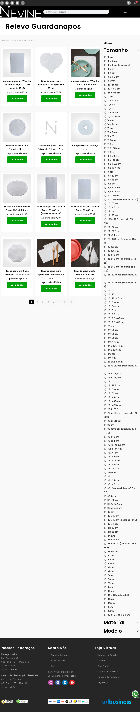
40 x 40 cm (113, 516)
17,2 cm (111, 144)
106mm (111, 80)
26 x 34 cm (113, 306)
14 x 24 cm (112, 124)
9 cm (110, 607)
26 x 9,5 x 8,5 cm (115, 322)
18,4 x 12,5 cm (114, 156)
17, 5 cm (111, 140)
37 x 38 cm (113, 500)
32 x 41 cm (112, 452)
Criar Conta (103, 666)
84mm (111, 603)
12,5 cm (111, 108)
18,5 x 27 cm (113, 167)
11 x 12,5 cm (113, 84)
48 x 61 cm (112, 551)
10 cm (110, 57)
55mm (111, 559)
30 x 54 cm (113, 440)
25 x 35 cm (113, 250)
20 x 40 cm (113, 207)
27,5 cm (111, 357)
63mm (110, 567)
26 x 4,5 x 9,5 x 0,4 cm (118, 614)
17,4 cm (111, 152)
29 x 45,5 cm (114, 405)
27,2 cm (111, 353)
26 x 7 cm (112, 310)
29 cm (110, 381)
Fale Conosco (58, 660)
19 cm (110, 171)
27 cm (110, 326)
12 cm (110, 96)
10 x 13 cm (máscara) (118, 65)
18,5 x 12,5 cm (114, 163)
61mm (110, 563)
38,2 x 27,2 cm (114, 504)
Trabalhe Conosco (60, 655)
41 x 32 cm (112, 527)
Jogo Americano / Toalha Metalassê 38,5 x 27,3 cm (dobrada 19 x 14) (17, 85)
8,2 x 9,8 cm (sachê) (118, 595)
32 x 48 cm (113, 464)
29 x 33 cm (113, 393)
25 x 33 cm (113, 246)
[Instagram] (2, 3)
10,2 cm (111, 69)
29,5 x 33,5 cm (114, 409)
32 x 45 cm (113, 456)
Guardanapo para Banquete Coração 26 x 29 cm (51, 85)
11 (59, 302)
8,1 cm (110, 591)
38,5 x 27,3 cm (114, 508)
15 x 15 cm (112, 132)
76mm (110, 583)
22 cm (110, 211)
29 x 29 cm (113, 389)
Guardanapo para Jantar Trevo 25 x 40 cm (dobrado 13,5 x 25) (51, 210)
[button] (125, 12)
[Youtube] (17, 3)
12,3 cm (111, 104)
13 (71, 302)
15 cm (110, 128)
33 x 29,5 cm (113, 468)
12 (65, 302)
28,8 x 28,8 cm (114, 373)
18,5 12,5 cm (113, 159)
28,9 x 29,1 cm (114, 377)
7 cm (110, 575)
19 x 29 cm (112, 175)
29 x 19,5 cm (113, 385)
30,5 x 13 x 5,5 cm (116, 444)
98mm (111, 611)
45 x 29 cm (113, 539)
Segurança (103, 682)
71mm (110, 579)
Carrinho (101, 660)
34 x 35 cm (113, 480)
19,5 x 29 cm (113, 187)
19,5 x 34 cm (113, 191)
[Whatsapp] (23, 3)
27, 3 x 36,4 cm (115, 345)
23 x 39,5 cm (113, 231)
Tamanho (116, 50)
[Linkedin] (12, 3)
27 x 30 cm (113, 330)
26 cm (110, 290)
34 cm (110, 476)
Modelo (113, 631)
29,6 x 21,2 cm (114, 421)
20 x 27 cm (113, 203)
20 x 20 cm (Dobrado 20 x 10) (122, 199)
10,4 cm (111, 73)
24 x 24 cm (113, 235)
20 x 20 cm (113, 195)
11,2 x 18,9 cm (113, 88)
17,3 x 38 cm (113, 148)
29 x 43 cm (113, 397)
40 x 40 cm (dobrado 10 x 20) (123, 520)
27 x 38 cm (113, 337)
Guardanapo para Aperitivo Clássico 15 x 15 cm (51, 275)
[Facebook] (7, 3)
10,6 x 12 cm (113, 76)
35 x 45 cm (113, 484)
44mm (111, 535)
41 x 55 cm (112, 531)
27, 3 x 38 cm (114, 349)
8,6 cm (111, 599)
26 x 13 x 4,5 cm (115, 298)
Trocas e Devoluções (108, 676)
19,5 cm (111, 183)
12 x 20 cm (112, 100)
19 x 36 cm (112, 179)
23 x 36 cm (113, 227)
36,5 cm (111, 496)
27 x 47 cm (113, 341)
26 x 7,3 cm (113, 314)
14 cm (110, 120)
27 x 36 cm (113, 334)
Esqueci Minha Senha (108, 671)
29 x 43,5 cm (114, 401)
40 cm (110, 512)
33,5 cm (111, 472)
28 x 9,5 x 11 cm (115, 361)
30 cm (110, 425)
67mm (110, 571)
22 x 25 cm (113, 215)
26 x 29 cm (113, 302)
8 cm (110, 587)
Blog (53, 666)
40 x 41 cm (113, 523)
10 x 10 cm (112, 61)
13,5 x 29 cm (113, 116)
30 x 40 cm (113, 436)
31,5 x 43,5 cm (114, 448)
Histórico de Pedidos (107, 655)
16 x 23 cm (112, 136)
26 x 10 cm (112, 294)
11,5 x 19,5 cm (113, 92)
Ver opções (17, 98)
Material (114, 622)
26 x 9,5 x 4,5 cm (116, 318)
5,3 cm (110, 555)
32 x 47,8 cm (113, 460)
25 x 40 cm (113, 254)
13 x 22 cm (112, 112)
